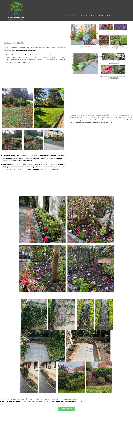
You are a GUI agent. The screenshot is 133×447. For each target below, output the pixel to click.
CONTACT (110, 16)
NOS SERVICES (70, 16)
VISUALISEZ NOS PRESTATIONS (91, 16)
